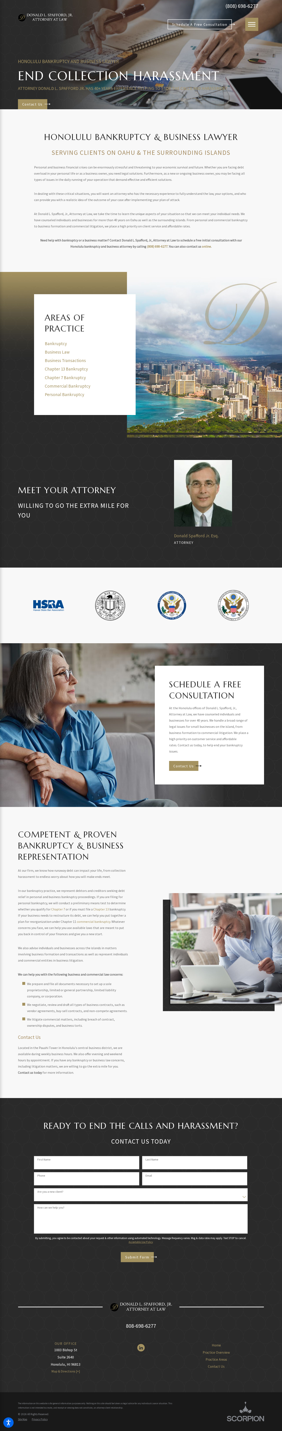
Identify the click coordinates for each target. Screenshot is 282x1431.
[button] (8, 1422)
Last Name (152, 1159)
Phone (41, 1175)
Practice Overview (216, 1352)
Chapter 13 (101, 909)
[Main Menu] (251, 24)
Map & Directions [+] (65, 1371)
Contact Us (216, 1366)
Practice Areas (216, 1359)
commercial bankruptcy (93, 922)
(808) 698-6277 (241, 6)
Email (149, 1175)
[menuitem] (216, 1345)
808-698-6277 (141, 1325)
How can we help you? (50, 1207)
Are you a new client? (50, 1191)
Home (216, 1345)
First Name (44, 1159)
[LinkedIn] (141, 1347)
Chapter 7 (58, 909)
